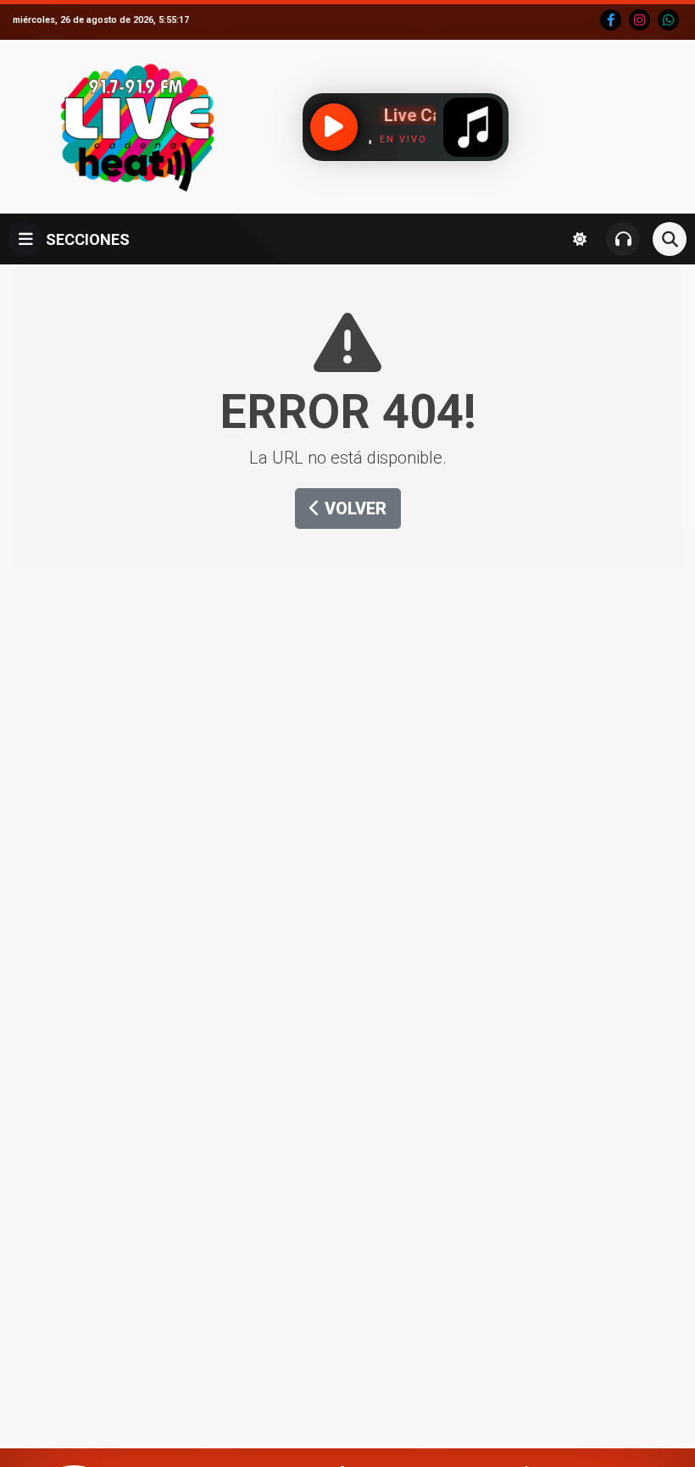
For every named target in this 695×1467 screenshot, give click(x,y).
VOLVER (353, 508)
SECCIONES (86, 239)
